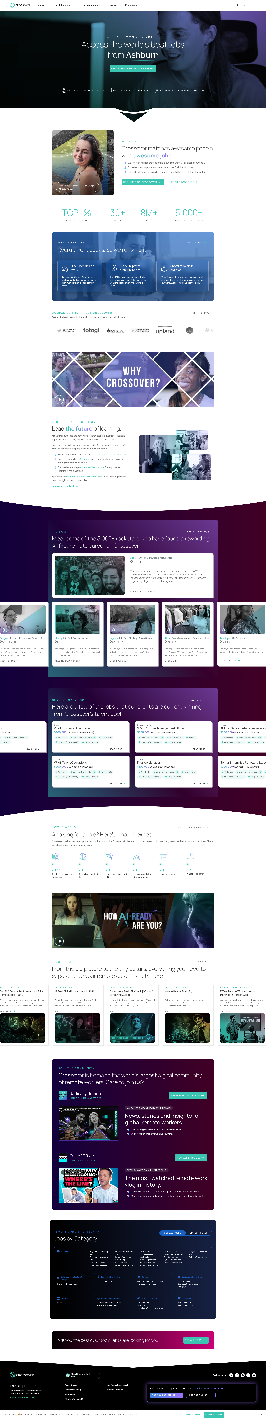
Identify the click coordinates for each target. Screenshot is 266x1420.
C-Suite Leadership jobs (106, 1281)
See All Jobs (200, 700)
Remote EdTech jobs (185, 1305)
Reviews (112, 5)
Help (237, 5)
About (41, 5)
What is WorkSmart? (74, 1399)
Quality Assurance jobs (98, 1265)
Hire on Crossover (181, 182)
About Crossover (72, 1385)
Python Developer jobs (172, 1260)
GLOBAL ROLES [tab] (172, 1232)
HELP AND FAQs (21, 1397)
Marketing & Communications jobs (150, 1308)
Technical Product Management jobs (111, 1302)
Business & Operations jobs (188, 1284)
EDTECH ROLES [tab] (199, 1232)
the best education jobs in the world (84, 476)
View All (203, 962)
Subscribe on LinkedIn (186, 1095)
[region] (133, 1415)
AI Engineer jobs (121, 1262)
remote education (102, 454)
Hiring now (201, 313)
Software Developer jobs (198, 1257)
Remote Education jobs (186, 1302)
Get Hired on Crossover (140, 182)
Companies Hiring (73, 1389)
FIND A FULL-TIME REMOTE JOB (130, 68)
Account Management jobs (147, 1302)
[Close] (262, 1415)
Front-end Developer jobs (149, 1262)
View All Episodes (188, 1157)
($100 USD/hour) (85, 732)
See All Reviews (198, 532)
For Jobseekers (63, 5)
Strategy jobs (182, 1287)
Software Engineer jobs (123, 1257)
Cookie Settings (193, 1414)
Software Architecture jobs (67, 1284)
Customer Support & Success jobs (150, 1281)
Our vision (195, 242)
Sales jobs (141, 1305)
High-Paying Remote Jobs (118, 1385)
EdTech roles (120, 454)
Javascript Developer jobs (173, 1254)
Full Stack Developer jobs (149, 1265)
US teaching (85, 459)
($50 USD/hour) (168, 766)
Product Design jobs (97, 1262)
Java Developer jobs (171, 1251)
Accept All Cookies (213, 1414)
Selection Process (114, 1389)
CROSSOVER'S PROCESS (193, 827)
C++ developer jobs (146, 1254)
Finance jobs (61, 1302)
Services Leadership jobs (146, 1284)
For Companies (90, 5)
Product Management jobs (107, 1305)
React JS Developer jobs (173, 1262)
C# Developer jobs (146, 1251)
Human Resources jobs (186, 1281)
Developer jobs (145, 1257)
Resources (131, 5)
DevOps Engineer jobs (148, 1260)
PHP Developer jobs (171, 1257)
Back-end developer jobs (124, 1265)
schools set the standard (92, 467)
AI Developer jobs (121, 1260)
